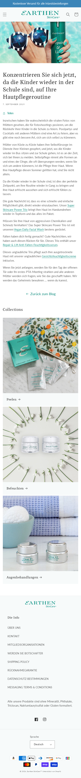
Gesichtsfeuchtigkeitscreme (59, 256)
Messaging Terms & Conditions (30, 687)
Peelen (12, 399)
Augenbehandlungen (22, 577)
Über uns (14, 627)
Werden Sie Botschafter (25, 653)
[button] (5, 14)
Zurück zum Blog (43, 294)
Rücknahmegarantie (22, 670)
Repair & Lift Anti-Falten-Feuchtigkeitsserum (30, 245)
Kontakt (13, 636)
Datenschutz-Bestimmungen (28, 678)
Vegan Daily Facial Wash (29, 229)
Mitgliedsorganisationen (26, 644)
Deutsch (39, 744)
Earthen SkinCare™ (34, 771)
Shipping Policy (18, 661)
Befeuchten (15, 488)
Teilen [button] (10, 113)
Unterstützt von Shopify (52, 771)
